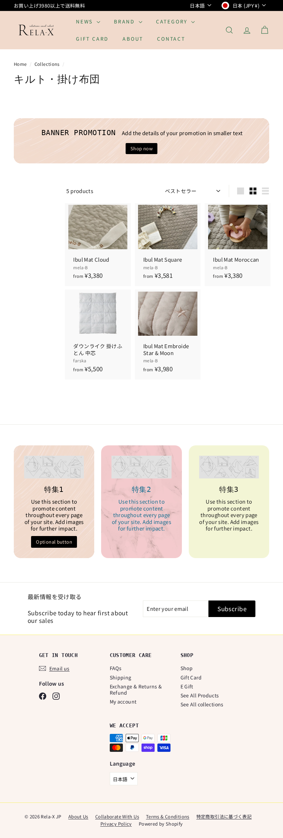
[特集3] (229, 467)
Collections (48, 64)
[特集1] (54, 467)
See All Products (199, 695)
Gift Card (92, 38)
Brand (125, 21)
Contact (171, 38)
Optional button (54, 541)
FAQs (116, 668)
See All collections (202, 704)
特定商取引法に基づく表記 (224, 816)
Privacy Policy (116, 823)
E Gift (186, 686)
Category (172, 21)
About (133, 38)
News (85, 21)
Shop (186, 668)
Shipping (120, 677)
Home (21, 64)
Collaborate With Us (117, 816)
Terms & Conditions (167, 816)
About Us (78, 816)
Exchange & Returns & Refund (136, 689)
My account (123, 701)
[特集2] (141, 467)
